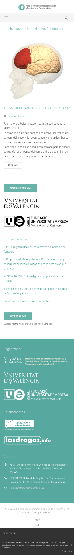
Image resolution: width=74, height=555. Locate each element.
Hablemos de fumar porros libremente (26, 301)
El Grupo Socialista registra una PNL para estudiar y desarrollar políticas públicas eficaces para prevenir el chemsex (35, 263)
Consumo (12, 116)
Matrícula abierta (20, 188)
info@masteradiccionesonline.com (27, 487)
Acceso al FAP (18, 316)
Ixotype (48, 512)
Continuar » (67, 551)
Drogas (21, 116)
